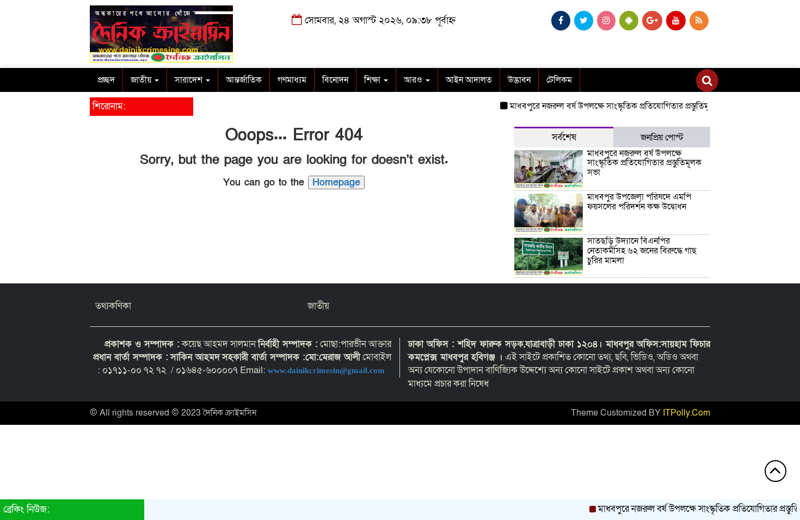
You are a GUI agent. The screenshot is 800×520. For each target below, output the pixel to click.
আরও (414, 80)
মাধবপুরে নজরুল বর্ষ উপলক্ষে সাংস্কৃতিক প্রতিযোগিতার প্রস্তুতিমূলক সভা (615, 106)
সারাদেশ (190, 80)
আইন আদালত (469, 80)
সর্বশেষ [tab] (564, 137)
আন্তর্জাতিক (244, 80)
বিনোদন (335, 80)
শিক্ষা (373, 80)
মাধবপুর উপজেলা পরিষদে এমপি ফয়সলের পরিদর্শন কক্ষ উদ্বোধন (639, 202)
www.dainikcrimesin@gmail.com (327, 370)
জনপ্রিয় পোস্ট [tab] (662, 138)
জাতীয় (142, 80)
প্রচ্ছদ (106, 80)
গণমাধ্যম (292, 80)
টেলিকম (559, 80)
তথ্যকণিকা (113, 306)
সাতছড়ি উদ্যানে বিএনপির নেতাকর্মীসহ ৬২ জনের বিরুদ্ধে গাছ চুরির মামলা (642, 250)
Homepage (336, 182)
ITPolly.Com (686, 413)
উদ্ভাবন (519, 80)
